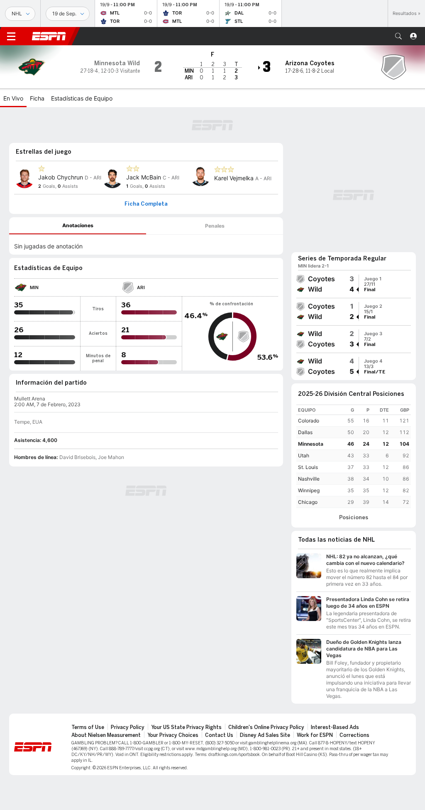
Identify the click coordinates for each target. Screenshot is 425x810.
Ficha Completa (146, 204)
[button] (398, 36)
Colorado (308, 420)
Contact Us (219, 735)
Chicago (308, 502)
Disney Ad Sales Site (265, 735)
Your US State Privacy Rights (186, 727)
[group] (353, 284)
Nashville (309, 479)
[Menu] (11, 36)
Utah (303, 455)
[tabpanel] (146, 245)
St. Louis (308, 467)
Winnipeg (309, 490)
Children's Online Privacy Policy (266, 727)
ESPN (49, 36)
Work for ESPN (315, 735)
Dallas (305, 432)
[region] (353, 456)
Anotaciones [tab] (77, 225)
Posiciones (353, 517)
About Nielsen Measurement (106, 735)
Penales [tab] (215, 226)
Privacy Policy (127, 727)
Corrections (354, 735)
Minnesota (310, 444)
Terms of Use (87, 727)
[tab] (77, 225)
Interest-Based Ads (335, 727)
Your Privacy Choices (172, 735)
